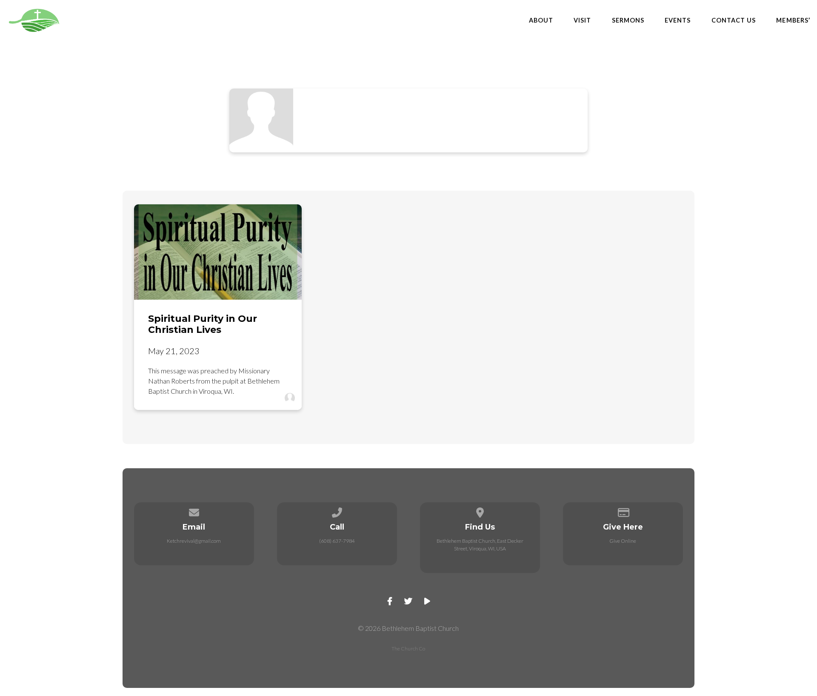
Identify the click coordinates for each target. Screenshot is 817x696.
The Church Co (408, 648)
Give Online (622, 541)
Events (678, 20)
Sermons (628, 20)
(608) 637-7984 (337, 541)
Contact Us (733, 20)
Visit (582, 20)
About (541, 20)
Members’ (793, 20)
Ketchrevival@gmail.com (194, 541)
